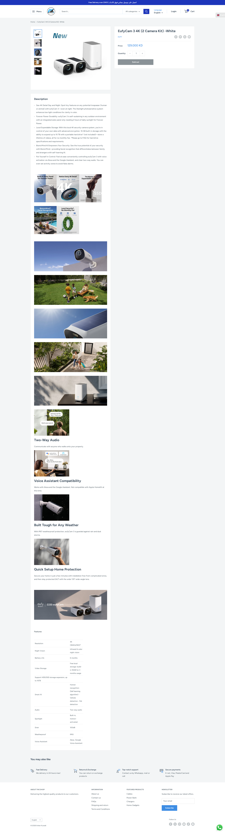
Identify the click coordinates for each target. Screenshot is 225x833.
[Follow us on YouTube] (184, 824)
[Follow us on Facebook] (170, 824)
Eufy (120, 37)
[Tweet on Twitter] (184, 36)
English (34, 820)
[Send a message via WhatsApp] (219, 827)
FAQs (93, 801)
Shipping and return (99, 805)
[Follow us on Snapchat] (193, 824)
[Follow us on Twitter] (175, 824)
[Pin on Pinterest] (180, 36)
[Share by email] (189, 36)
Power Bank (132, 798)
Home (32, 22)
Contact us (96, 798)
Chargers (130, 801)
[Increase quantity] (142, 53)
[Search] (146, 11)
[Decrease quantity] (130, 53)
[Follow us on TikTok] (188, 824)
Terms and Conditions (100, 809)
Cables (129, 794)
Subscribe (169, 808)
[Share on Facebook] (176, 36)
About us (95, 794)
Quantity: (122, 53)
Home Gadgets (133, 805)
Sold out (135, 62)
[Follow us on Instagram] (179, 824)
